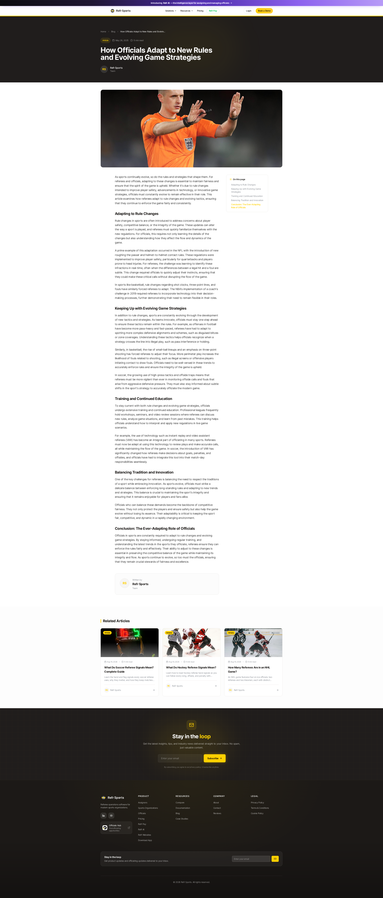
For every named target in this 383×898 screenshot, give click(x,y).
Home (103, 31)
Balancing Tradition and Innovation (247, 200)
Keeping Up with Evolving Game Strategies (246, 190)
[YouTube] (111, 816)
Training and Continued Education (247, 196)
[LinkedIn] (104, 816)
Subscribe (212, 758)
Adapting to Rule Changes (243, 184)
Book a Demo (264, 10)
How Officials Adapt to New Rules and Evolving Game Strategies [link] (142, 31)
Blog (113, 31)
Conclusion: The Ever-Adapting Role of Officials (245, 206)
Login (248, 10)
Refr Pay (213, 10)
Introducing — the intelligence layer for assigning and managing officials (190, 3)
